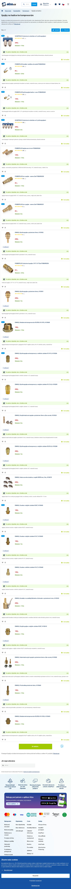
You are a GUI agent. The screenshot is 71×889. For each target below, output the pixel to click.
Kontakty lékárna (31, 827)
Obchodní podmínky (7, 845)
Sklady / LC (30, 853)
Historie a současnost (30, 837)
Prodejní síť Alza (9, 838)
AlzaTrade (41, 844)
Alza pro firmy (42, 824)
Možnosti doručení (7, 825)
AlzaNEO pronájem (41, 828)
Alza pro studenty (40, 840)
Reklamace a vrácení (8, 834)
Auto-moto (8, 11)
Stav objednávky (20, 824)
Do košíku (66, 59)
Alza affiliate (41, 836)
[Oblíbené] (59, 4)
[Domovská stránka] (2, 11)
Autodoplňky (16, 11)
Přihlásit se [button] (45, 5)
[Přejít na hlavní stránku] (9, 4)
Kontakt (29, 824)
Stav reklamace (20, 827)
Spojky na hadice (36, 11)
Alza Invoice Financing (41, 848)
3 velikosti (6, 368)
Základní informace (30, 832)
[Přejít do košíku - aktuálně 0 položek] (68, 4)
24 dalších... (35, 746)
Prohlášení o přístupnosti (8, 850)
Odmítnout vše (35, 885)
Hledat (34, 4)
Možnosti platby (8, 829)
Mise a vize (30, 841)
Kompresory (26, 11)
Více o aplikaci (12, 803)
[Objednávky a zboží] (56, 4)
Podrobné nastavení (35, 881)
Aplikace (29, 850)
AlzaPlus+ (41, 833)
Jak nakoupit (19, 831)
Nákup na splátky (9, 841)
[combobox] (26, 4)
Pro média (30, 847)
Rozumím (35, 876)
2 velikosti (6, 247)
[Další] (62, 746)
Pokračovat (17, 24)
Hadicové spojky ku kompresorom (31, 771)
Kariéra (29, 844)
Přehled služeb (8, 854)
